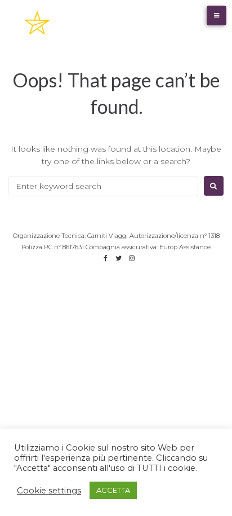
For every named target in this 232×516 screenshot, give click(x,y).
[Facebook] (105, 258)
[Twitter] (118, 258)
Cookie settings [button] (49, 491)
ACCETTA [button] (113, 490)
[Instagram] (131, 258)
